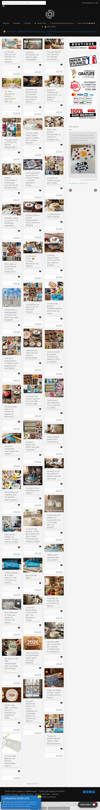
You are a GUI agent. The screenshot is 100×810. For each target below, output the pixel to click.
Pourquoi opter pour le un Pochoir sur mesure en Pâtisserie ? (10, 411)
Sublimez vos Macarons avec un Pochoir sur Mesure (53, 602)
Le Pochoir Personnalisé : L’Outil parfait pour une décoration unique (31, 613)
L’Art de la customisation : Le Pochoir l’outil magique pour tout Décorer (11, 363)
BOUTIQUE (6, 23)
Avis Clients (73, 126)
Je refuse (43, 808)
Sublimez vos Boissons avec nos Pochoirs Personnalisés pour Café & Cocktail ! (31, 95)
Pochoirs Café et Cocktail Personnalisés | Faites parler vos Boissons (33, 220)
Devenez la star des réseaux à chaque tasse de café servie (54, 475)
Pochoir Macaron (26, 794)
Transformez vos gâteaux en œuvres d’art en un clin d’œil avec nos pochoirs (54, 521)
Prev (70, 151)
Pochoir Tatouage (11, 794)
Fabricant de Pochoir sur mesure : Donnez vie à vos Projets (11, 538)
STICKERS (28, 23)
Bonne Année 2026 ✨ (31, 576)
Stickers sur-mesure (48, 797)
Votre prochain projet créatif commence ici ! (53, 439)
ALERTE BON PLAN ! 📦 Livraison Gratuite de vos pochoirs (32, 261)
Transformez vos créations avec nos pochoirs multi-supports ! (11, 496)
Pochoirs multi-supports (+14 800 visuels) (21, 791)
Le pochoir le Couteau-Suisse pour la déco (53, 180)
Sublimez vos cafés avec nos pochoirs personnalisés (32, 354)
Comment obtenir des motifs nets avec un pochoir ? (32, 446)
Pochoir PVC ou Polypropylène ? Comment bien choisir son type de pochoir (11, 315)
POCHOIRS (17, 23)
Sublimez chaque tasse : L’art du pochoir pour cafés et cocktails (53, 260)
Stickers (55, 794)
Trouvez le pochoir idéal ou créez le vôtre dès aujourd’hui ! (54, 740)
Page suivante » (33, 783)
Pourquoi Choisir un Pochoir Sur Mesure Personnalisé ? (11, 143)
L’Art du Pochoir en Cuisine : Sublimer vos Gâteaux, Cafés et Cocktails (53, 357)
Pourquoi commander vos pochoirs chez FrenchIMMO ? (32, 56)
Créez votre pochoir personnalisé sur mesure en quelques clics (54, 134)
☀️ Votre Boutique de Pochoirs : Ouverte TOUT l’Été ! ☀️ (10, 96)
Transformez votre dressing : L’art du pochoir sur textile (53, 404)
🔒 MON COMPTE (50, 27)
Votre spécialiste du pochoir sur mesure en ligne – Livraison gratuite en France (32, 179)
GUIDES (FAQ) (41, 23)
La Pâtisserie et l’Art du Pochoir (53, 215)
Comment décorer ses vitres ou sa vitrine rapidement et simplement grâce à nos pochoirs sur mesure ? (32, 711)
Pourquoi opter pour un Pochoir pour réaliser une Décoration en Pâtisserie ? (53, 647)
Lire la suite (16, 73)
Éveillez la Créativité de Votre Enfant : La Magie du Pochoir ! (54, 95)
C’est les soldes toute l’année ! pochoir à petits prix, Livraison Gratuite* (32, 138)
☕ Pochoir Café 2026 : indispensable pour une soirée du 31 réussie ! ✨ (11, 664)
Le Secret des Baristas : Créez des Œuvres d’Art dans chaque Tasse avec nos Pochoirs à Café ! (33, 535)
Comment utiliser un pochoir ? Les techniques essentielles (11, 222)
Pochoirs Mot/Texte (42, 794)
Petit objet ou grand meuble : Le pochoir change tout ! (10, 268)
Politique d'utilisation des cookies (59, 808)
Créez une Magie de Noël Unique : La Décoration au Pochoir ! (54, 694)
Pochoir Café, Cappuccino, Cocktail (52, 791)
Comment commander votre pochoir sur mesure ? (11, 450)
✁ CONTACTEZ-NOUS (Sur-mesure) (61, 23)
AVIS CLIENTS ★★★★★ (86, 23)
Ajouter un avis (83, 144)
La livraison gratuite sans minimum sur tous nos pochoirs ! (10, 57)
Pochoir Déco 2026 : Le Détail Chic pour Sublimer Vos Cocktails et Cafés (10, 711)
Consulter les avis (74, 144)
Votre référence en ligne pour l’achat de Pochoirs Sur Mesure (10, 617)
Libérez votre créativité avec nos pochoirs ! (53, 557)
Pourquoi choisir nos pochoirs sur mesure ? (32, 490)
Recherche (3, 6)
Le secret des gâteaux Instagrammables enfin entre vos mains (54, 308)
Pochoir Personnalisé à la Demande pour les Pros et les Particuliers (11, 183)
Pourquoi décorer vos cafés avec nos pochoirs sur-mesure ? (54, 56)
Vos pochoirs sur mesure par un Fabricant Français (32, 308)
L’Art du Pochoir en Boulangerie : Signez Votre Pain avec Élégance (32, 658)
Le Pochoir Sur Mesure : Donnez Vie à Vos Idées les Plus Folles (32, 400)
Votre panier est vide (90, 3)
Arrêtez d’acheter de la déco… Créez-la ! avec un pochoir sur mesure (11, 578)
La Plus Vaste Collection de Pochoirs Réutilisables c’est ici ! (10, 761)
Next (95, 151)
